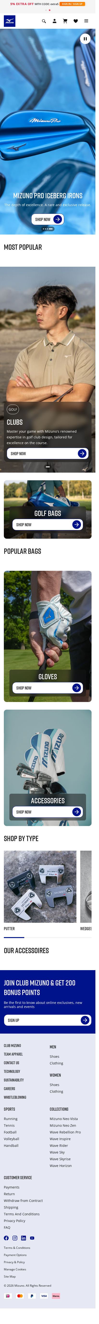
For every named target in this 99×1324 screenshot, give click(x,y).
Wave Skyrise (60, 1159)
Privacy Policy (14, 1220)
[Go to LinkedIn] (23, 1238)
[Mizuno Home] (9, 20)
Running (11, 1118)
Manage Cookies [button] (15, 1269)
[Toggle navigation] (86, 21)
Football (10, 1132)
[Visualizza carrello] (65, 21)
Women (55, 1075)
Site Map (10, 1276)
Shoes (54, 1056)
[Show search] (44, 21)
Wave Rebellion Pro (65, 1132)
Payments (11, 1187)
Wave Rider (59, 1145)
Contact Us (11, 1062)
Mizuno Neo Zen (63, 1125)
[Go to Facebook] (6, 1238)
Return (9, 1194)
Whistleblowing (15, 1097)
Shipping (11, 1207)
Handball (11, 1145)
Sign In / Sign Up (72, 4)
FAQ (7, 1227)
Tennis (9, 1125)
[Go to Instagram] (14, 1238)
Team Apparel (13, 1054)
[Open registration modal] (54, 21)
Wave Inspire (60, 1139)
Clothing (56, 1063)
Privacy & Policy (14, 1262)
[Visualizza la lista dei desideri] (75, 21)
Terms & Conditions (17, 1248)
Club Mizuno (12, 1045)
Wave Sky (57, 1152)
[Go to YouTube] (32, 1238)
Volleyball (11, 1139)
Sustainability (14, 1080)
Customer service (18, 1177)
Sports (9, 1109)
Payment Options (15, 1255)
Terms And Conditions (22, 1214)
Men (53, 1046)
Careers (9, 1088)
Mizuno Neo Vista (64, 1118)
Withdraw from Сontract (23, 1200)
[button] (85, 39)
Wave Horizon (61, 1165)
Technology (12, 1071)
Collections (59, 1109)
